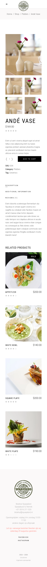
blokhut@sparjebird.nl (23, 512)
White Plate (11, 451)
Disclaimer (23, 557)
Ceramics (13, 173)
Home (9, 14)
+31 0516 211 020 (23, 509)
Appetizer (10, 292)
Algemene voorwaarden (23, 560)
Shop (17, 14)
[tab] (14, 185)
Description (11, 185)
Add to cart (29, 159)
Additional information (18, 192)
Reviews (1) (11, 198)
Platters (25, 14)
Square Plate (12, 398)
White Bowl (11, 345)
